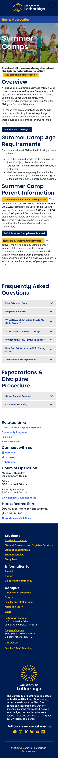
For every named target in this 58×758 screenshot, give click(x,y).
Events (9, 597)
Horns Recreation (16, 19)
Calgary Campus (14, 630)
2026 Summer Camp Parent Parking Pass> (24, 199)
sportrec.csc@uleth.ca (18, 518)
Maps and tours (14, 606)
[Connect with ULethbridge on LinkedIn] (43, 731)
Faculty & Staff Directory (19, 648)
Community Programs (14, 432)
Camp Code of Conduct (18, 396)
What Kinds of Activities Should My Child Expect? (24, 321)
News (8, 611)
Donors (9, 575)
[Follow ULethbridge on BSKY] (31, 731)
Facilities (7, 436)
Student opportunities (17, 549)
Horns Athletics (11, 441)
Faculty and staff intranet (19, 601)
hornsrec (10, 452)
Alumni (9, 571)
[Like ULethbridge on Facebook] (14, 731)
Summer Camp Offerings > (16, 129)
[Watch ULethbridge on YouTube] (37, 731)
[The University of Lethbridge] (29, 677)
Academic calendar (16, 540)
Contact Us (11, 642)
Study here (11, 559)
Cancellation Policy (16, 404)
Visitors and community (18, 580)
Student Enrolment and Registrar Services (29, 545)
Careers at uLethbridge (18, 592)
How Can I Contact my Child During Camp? (25, 350)
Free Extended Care (16, 303)
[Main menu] (52, 5)
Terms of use (29, 751)
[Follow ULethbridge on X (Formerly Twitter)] (26, 731)
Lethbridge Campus (16, 618)
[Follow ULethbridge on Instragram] (20, 731)
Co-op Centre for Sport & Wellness (21, 427)
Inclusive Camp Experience (20, 359)
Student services (14, 554)
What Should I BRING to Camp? (23, 331)
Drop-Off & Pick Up (15, 311)
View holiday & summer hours (19, 497)
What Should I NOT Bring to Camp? (25, 339)
